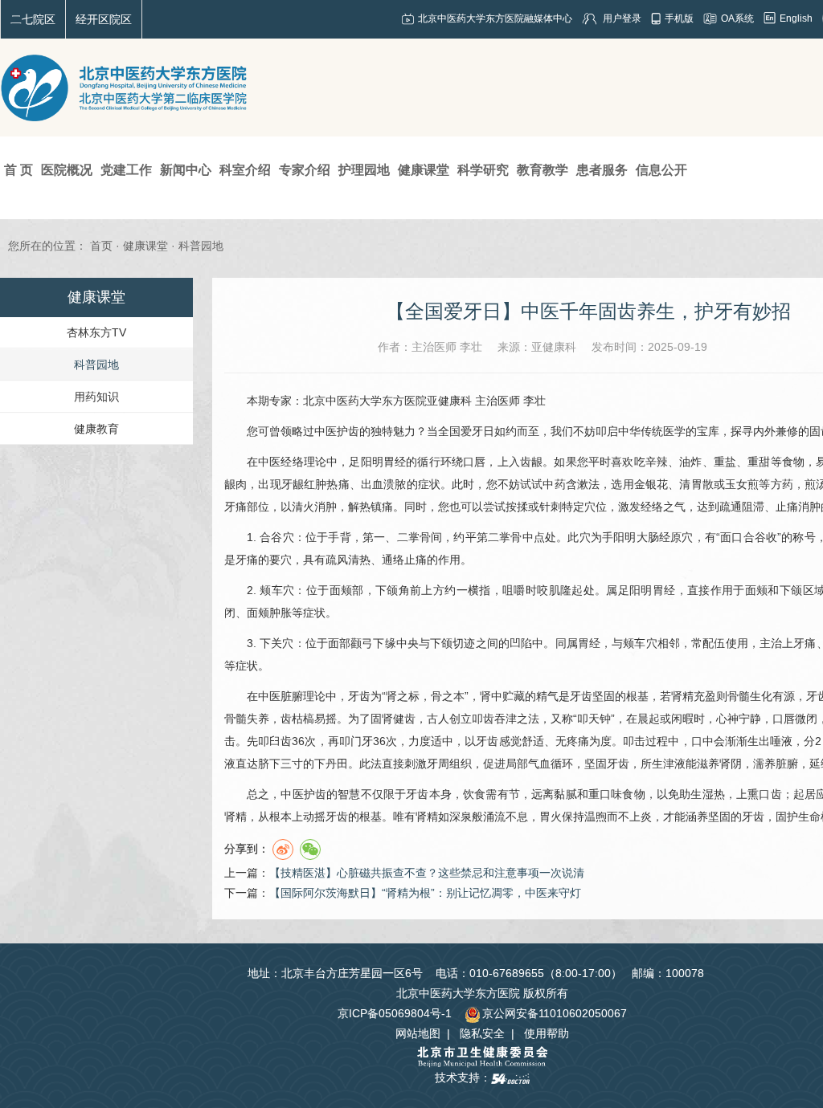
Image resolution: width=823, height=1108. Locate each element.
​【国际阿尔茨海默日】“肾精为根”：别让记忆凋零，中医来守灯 (425, 892)
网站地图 (417, 1033)
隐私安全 (482, 1033)
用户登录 (622, 18)
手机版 (679, 18)
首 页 (18, 170)
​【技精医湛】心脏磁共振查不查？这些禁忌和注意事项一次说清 (426, 872)
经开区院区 (104, 19)
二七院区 (32, 19)
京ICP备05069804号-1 (395, 1013)
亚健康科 (449, 400)
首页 (101, 245)
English (796, 18)
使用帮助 (546, 1033)
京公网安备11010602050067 (554, 1013)
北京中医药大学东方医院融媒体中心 (495, 18)
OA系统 (737, 18)
